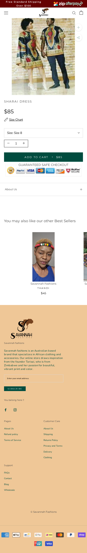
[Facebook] (5, 409)
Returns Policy (51, 440)
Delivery (48, 451)
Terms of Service (12, 440)
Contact (8, 478)
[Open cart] (81, 13)
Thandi (43, 288)
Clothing (48, 457)
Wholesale (9, 490)
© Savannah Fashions (44, 511)
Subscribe (15, 389)
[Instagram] (15, 409)
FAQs (7, 472)
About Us (11, 189)
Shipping (48, 434)
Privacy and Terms (53, 445)
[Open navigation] (6, 12)
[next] (82, 51)
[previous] (4, 51)
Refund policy (11, 434)
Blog (6, 484)
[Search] (74, 12)
